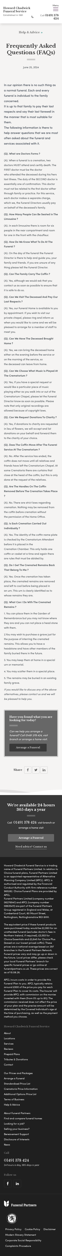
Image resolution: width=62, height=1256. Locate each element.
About (7, 1033)
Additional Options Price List (20, 1094)
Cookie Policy (32, 1229)
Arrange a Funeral (28, 747)
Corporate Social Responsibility (23, 1240)
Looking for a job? (14, 1123)
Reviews (8, 1049)
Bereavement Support (16, 1134)
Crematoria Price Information (21, 1089)
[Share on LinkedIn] (44, 770)
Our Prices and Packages (18, 1073)
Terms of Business (14, 1099)
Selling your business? (16, 1129)
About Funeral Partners (17, 1113)
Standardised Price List (17, 1083)
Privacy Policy (13, 1229)
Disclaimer (49, 1229)
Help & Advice (12, 1104)
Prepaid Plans (12, 1054)
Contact (8, 1064)
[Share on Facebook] (27, 770)
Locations (9, 1038)
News (7, 1144)
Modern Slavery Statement (20, 1234)
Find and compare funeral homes (23, 1118)
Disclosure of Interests (16, 1139)
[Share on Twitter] (36, 770)
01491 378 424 (33, 735)
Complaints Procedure (18, 1246)
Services (9, 1043)
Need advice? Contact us (31, 846)
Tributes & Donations (16, 1059)
